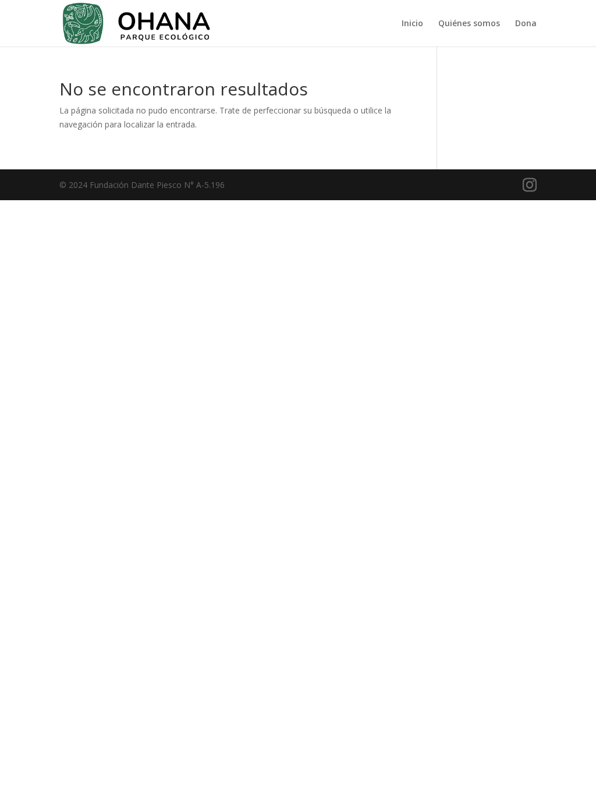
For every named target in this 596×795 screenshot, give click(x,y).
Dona (526, 24)
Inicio (412, 24)
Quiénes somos (469, 24)
